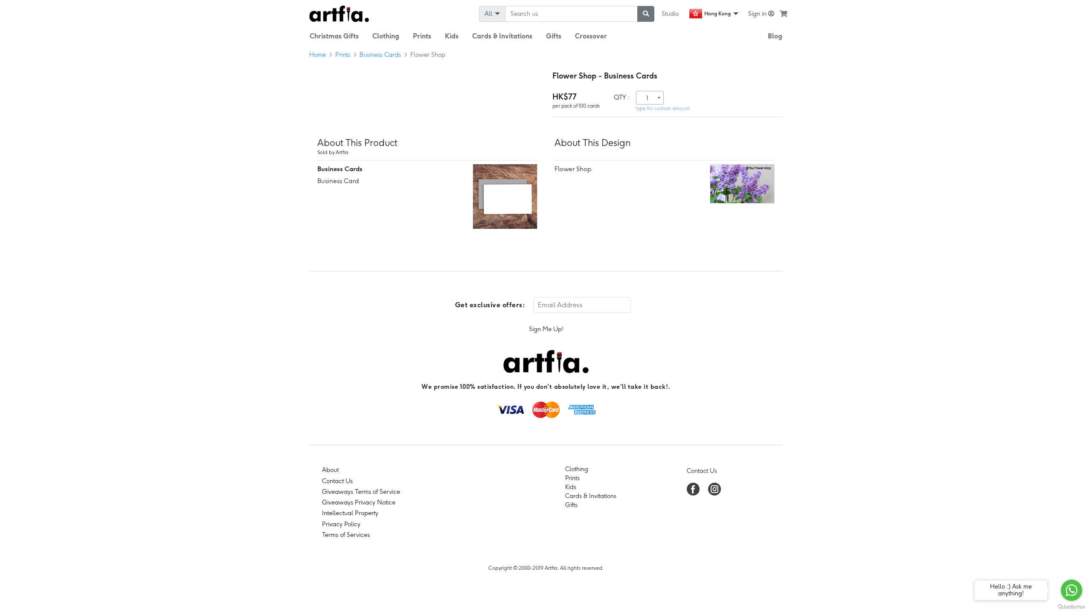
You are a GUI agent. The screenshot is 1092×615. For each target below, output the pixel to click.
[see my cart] (783, 13)
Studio (670, 13)
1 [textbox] (647, 98)
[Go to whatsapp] (1071, 590)
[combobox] (650, 98)
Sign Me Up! (546, 329)
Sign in (758, 13)
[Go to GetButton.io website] (1071, 606)
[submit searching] (645, 14)
